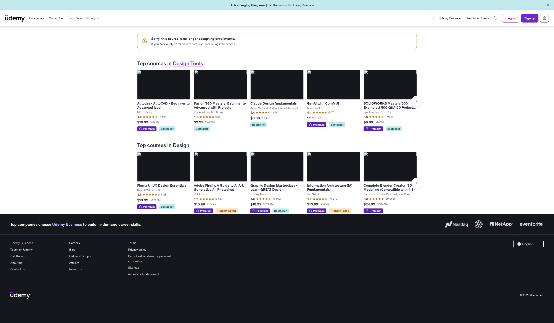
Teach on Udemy (21, 250)
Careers (74, 243)
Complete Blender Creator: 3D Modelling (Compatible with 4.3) (389, 187)
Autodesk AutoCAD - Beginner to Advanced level (163, 105)
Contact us (17, 269)
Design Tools (188, 63)
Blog (72, 250)
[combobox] (251, 18)
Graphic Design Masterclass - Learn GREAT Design (274, 187)
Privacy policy (137, 250)
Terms (132, 243)
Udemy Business (67, 224)
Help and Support (81, 256)
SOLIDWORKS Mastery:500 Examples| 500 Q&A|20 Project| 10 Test (389, 107)
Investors (75, 269)
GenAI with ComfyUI (323, 103)
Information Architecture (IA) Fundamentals (329, 187)
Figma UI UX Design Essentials (161, 185)
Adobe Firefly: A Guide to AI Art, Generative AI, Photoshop (219, 187)
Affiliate (74, 263)
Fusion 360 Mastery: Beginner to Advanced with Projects (220, 105)
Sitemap (133, 268)
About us (16, 263)
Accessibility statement (143, 274)
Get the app (18, 256)
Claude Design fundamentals (273, 103)
